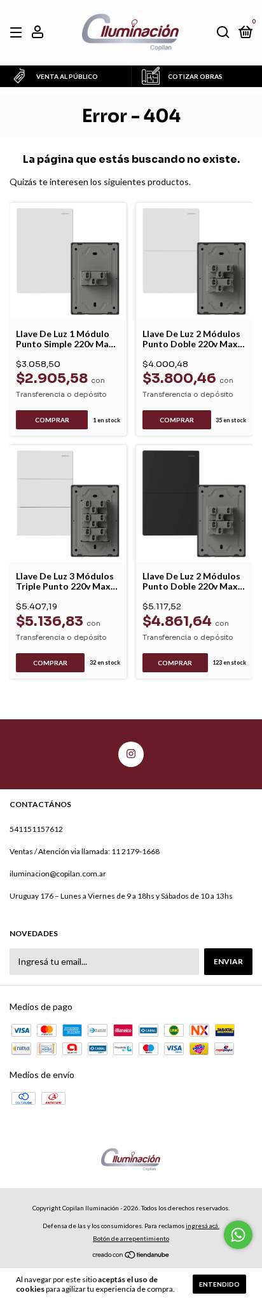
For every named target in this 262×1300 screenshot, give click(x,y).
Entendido (219, 1284)
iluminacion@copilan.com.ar (58, 873)
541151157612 (36, 829)
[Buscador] (223, 33)
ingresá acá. (202, 1225)
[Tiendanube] (131, 1255)
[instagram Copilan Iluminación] (131, 754)
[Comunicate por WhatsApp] (238, 1234)
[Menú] (18, 33)
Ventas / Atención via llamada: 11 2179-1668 (85, 851)
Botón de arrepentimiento (131, 1238)
